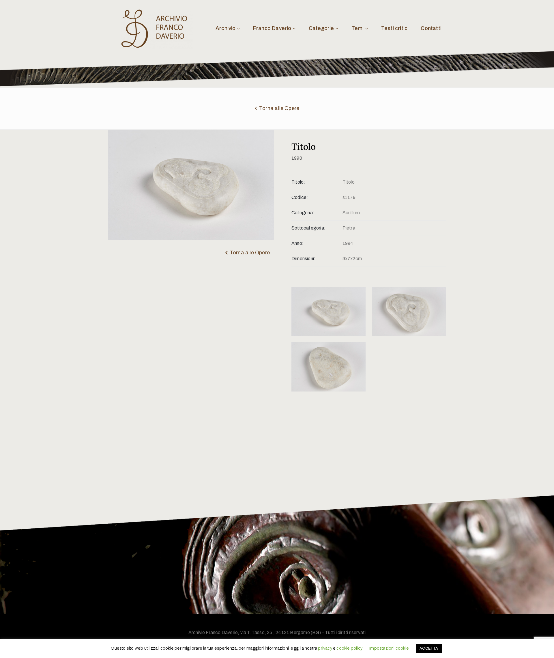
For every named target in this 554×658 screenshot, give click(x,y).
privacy (325, 648)
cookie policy (349, 648)
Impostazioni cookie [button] (389, 648)
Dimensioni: (303, 258)
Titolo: (298, 182)
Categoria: (302, 212)
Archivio (226, 28)
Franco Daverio (272, 28)
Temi (357, 28)
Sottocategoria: (308, 227)
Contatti (431, 28)
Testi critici (395, 28)
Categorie (321, 28)
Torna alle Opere (279, 108)
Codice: (299, 197)
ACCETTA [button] (429, 648)
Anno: (297, 243)
